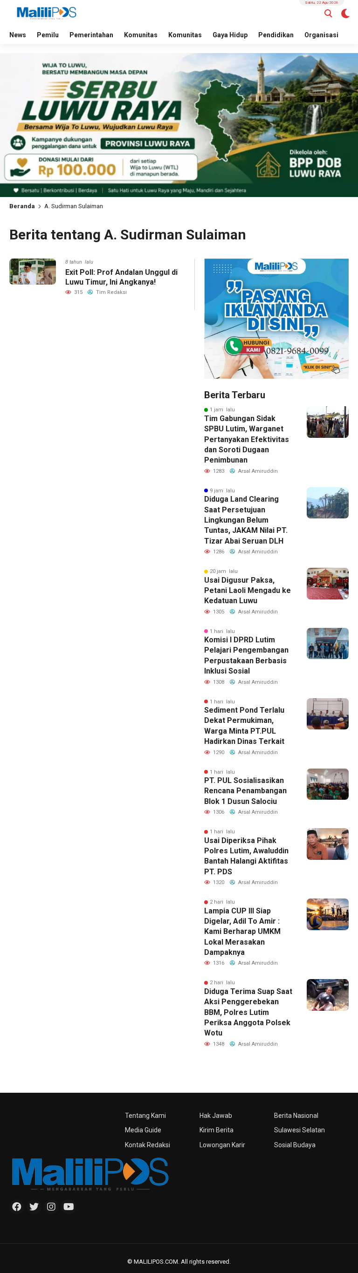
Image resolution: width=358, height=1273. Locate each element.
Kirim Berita (217, 1130)
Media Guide (143, 1130)
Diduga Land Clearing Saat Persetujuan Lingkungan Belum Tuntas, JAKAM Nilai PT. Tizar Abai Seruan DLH (246, 520)
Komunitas (141, 35)
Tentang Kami (145, 1115)
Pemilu (48, 35)
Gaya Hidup (230, 35)
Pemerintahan (91, 35)
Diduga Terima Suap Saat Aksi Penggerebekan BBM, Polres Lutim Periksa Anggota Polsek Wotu (248, 1012)
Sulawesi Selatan (299, 1130)
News (17, 35)
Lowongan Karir (222, 1145)
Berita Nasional (296, 1115)
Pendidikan (276, 35)
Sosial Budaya (295, 1145)
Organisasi (321, 35)
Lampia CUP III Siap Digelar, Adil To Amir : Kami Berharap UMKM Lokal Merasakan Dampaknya (242, 931)
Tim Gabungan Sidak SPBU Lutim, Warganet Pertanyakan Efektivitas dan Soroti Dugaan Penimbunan (246, 439)
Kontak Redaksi (147, 1145)
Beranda (22, 206)
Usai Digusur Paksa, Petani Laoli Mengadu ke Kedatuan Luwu (247, 591)
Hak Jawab (216, 1115)
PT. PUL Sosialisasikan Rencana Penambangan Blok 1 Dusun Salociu (245, 791)
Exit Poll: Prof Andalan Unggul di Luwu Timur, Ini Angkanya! (121, 277)
